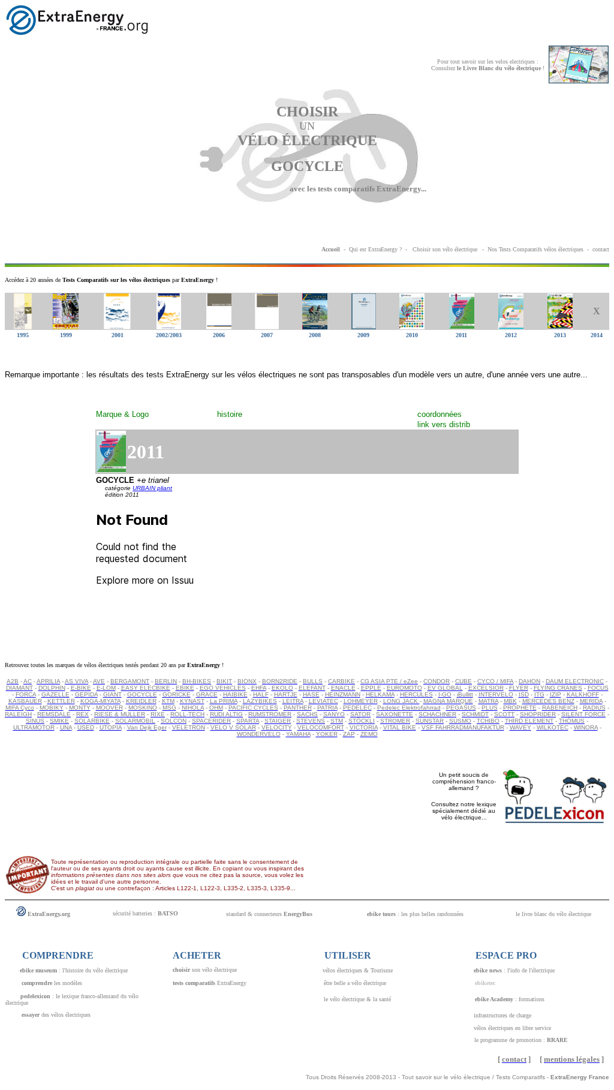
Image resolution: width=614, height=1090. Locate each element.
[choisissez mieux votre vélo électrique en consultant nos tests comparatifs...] (412, 249)
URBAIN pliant (152, 488)
